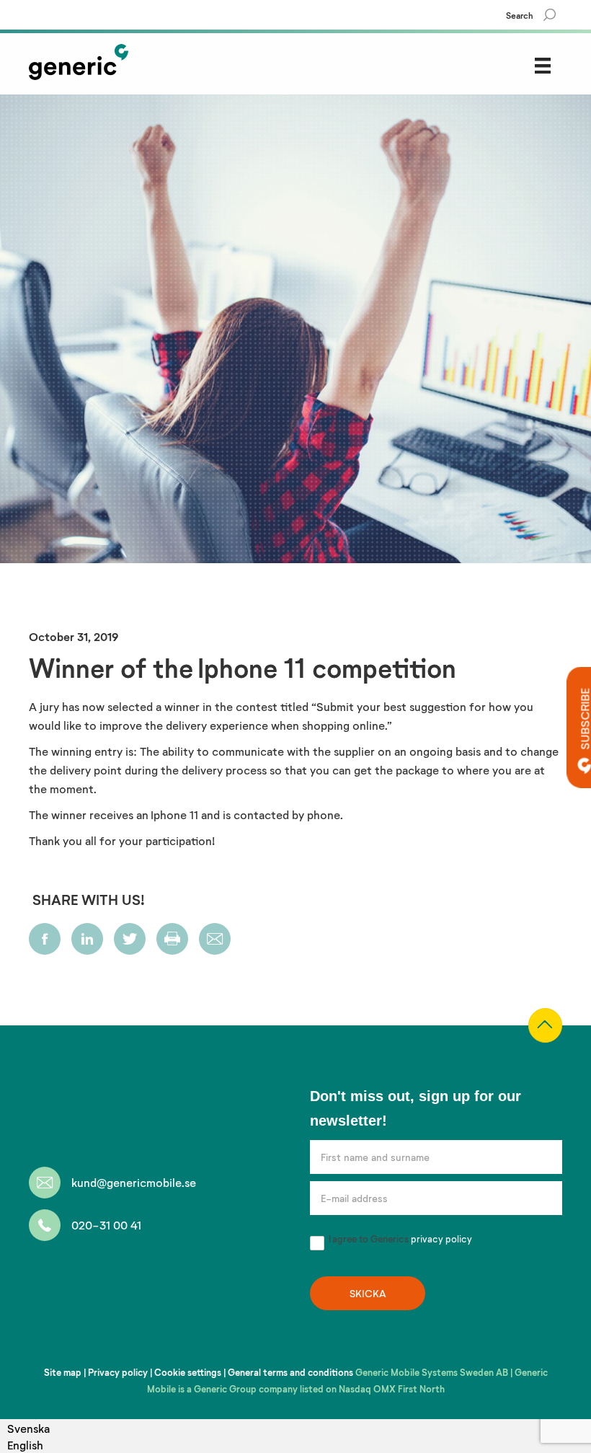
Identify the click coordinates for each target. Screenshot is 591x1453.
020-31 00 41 (106, 1225)
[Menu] (542, 65)
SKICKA (368, 1293)
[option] (28, 1428)
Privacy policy (118, 1372)
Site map (62, 1372)
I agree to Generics (399, 1239)
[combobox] (28, 1444)
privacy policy (441, 1239)
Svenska (28, 1428)
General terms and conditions (290, 1372)
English (25, 1445)
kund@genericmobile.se (133, 1182)
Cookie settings (187, 1372)
